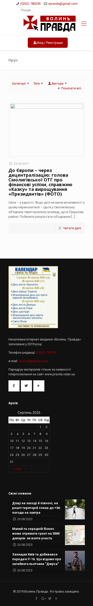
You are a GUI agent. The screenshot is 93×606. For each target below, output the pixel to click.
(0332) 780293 (30, 3)
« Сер (17, 469)
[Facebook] (36, 598)
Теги (36, 83)
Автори (57, 83)
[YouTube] (56, 598)
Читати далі (72, 228)
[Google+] (43, 598)
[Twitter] (50, 598)
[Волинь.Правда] (46, 24)
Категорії (19, 83)
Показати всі (71, 88)
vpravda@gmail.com (63, 3)
